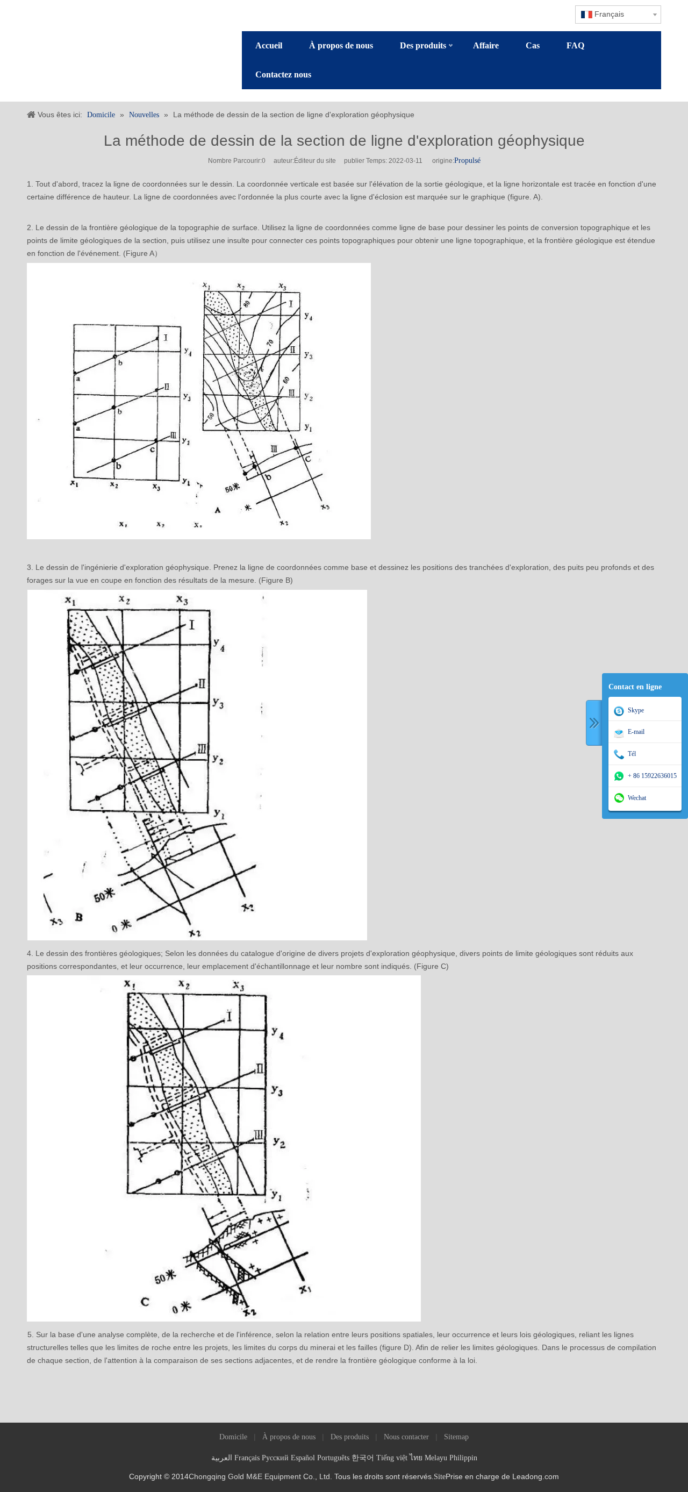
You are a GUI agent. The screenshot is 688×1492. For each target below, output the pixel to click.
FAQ (575, 45)
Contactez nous (283, 74)
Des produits (423, 45)
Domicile (233, 1437)
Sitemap (456, 1437)
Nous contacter (406, 1437)
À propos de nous (341, 45)
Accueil (268, 45)
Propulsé (467, 160)
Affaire (486, 45)
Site (440, 1477)
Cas (533, 45)
